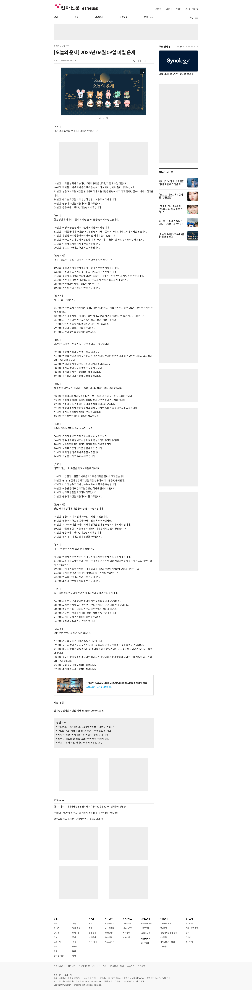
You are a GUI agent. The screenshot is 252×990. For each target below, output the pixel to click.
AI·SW (56, 928)
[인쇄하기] (151, 60)
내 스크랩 (145, 943)
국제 (74, 937)
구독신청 (177, 9)
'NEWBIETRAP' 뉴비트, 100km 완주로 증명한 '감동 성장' (86, 727)
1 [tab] (178, 46)
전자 (55, 937)
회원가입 (194, 9)
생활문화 (123, 17)
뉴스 (55, 919)
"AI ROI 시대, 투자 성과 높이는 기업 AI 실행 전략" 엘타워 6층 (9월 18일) (86, 812)
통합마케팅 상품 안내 (168, 932)
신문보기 (168, 9)
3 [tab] (183, 46)
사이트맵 (141, 966)
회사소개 (68, 975)
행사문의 (164, 928)
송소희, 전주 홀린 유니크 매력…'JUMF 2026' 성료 (171, 223)
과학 (74, 923)
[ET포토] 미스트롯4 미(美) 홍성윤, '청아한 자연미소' (171, 209)
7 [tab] (194, 46)
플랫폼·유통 (59, 955)
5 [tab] (189, 46)
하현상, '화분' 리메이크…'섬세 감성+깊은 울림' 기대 (83, 734)
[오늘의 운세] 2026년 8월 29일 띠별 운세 (171, 236)
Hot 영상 (108, 932)
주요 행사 (164, 46)
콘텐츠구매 (145, 932)
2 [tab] (181, 46)
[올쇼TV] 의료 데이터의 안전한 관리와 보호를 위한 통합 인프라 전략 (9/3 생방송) (90, 806)
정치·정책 (76, 928)
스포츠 (75, 946)
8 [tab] (197, 46)
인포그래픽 (109, 942)
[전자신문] (76, 6)
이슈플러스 (109, 923)
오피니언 (75, 932)
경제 (55, 951)
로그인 (187, 9)
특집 (74, 951)
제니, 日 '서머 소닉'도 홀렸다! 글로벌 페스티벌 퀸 (171, 183)
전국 (74, 942)
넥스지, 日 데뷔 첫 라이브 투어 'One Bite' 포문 (80, 742)
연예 (56, 17)
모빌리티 (57, 942)
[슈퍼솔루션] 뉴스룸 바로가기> (98, 687)
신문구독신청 (146, 923)
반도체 (56, 932)
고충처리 (164, 946)
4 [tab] (186, 46)
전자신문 (189, 923)
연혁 (187, 932)
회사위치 (189, 942)
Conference (128, 923)
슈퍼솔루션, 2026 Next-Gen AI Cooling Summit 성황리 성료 (116, 682)
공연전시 (99, 17)
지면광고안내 (165, 923)
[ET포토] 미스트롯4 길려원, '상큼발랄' (171, 196)
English (158, 9)
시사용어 (126, 932)
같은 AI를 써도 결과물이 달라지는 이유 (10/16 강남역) (78, 818)
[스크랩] (139, 60)
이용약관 (164, 937)
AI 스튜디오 (109, 928)
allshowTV (127, 928)
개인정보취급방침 (167, 942)
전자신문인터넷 (192, 928)
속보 (55, 923)
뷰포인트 (108, 937)
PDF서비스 (127, 937)
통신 (55, 946)
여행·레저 (149, 17)
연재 (74, 955)
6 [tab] (192, 46)
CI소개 (188, 937)
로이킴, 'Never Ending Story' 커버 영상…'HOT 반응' (84, 738)
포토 (76, 17)
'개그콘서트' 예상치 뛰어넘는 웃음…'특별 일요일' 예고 (84, 730)
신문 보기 (145, 928)
